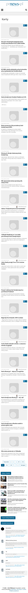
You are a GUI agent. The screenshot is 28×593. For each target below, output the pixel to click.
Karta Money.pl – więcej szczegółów (12, 371)
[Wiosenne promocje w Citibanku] (14, 440)
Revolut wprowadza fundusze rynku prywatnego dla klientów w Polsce (15, 557)
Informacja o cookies (21, 589)
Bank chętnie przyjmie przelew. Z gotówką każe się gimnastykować (15, 477)
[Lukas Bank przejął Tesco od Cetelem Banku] (14, 251)
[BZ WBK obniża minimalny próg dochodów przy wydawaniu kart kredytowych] (14, 58)
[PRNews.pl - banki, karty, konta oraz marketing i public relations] (14, 4)
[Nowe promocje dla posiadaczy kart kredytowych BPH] (14, 114)
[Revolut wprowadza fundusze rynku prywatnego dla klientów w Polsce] (2, 552)
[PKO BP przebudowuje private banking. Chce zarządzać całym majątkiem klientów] (3, 501)
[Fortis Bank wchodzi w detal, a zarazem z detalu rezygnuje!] (14, 332)
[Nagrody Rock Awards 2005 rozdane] (14, 306)
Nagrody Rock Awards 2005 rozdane (12, 318)
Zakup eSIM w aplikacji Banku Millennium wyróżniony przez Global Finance (15, 566)
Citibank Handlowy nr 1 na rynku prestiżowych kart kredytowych (11, 235)
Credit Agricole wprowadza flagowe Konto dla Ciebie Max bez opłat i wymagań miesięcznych (15, 536)
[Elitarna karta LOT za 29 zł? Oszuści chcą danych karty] (3, 486)
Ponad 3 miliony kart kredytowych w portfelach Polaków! (12, 291)
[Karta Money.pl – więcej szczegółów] (14, 360)
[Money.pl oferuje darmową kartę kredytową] (14, 142)
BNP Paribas (4, 104)
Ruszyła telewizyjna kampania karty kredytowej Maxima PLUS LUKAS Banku (13, 42)
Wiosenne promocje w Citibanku (11, 451)
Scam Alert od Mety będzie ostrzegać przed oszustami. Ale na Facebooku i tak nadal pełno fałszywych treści (17, 509)
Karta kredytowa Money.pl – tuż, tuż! (12, 397)
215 (11, 465)
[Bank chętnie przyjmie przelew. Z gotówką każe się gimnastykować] (3, 478)
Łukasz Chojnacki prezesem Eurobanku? (13, 208)
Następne (23, 465)
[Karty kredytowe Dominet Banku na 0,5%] (14, 86)
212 (23, 461)
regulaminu (13, 589)
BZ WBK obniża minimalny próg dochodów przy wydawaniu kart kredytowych (14, 70)
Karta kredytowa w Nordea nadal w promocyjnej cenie (11, 424)
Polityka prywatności (14, 590)
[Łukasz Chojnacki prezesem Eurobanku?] (14, 197)
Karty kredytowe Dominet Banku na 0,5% (13, 97)
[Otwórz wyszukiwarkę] (26, 10)
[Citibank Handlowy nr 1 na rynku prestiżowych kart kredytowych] (14, 223)
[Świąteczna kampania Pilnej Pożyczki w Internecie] (2, 541)
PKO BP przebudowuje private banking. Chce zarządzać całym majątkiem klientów (17, 500)
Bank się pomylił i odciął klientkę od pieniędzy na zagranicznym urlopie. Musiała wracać (16, 492)
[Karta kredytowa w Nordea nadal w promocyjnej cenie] (14, 412)
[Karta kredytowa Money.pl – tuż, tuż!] (14, 386)
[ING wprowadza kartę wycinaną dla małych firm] (14, 170)
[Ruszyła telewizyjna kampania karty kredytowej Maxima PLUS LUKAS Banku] (14, 30)
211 (18, 461)
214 (7, 465)
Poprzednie (6, 461)
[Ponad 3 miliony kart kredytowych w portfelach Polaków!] (14, 279)
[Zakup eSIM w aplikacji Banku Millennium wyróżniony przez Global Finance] (2, 561)
